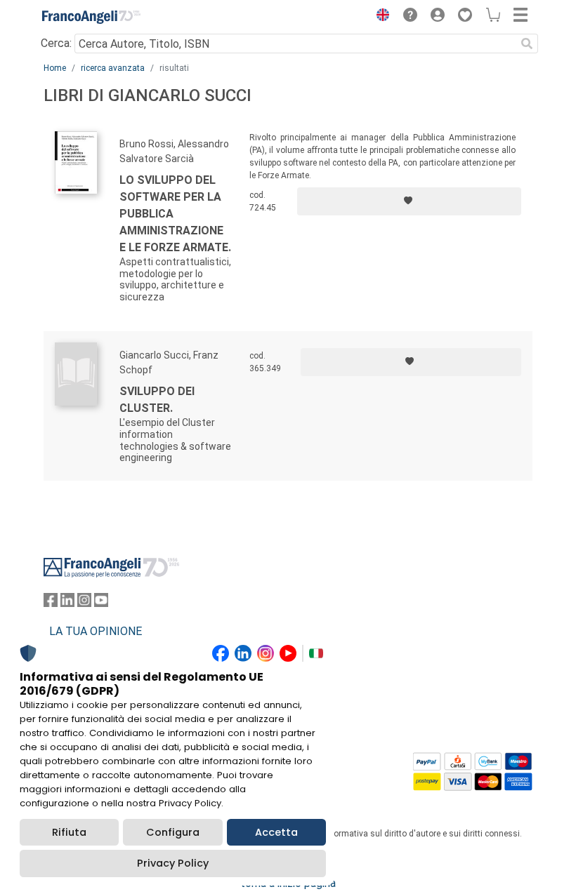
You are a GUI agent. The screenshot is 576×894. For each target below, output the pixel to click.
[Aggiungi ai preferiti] (409, 201)
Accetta (276, 832)
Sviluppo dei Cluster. (157, 400)
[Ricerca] (527, 43)
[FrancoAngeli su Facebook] (51, 603)
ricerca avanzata (113, 68)
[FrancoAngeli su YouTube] (101, 603)
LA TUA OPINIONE (95, 631)
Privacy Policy (173, 863)
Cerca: (56, 43)
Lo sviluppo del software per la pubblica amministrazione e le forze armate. (175, 213)
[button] (379, 16)
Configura (172, 832)
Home (55, 68)
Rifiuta (69, 832)
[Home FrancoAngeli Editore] (91, 17)
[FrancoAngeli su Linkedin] (67, 603)
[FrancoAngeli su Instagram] (84, 603)
